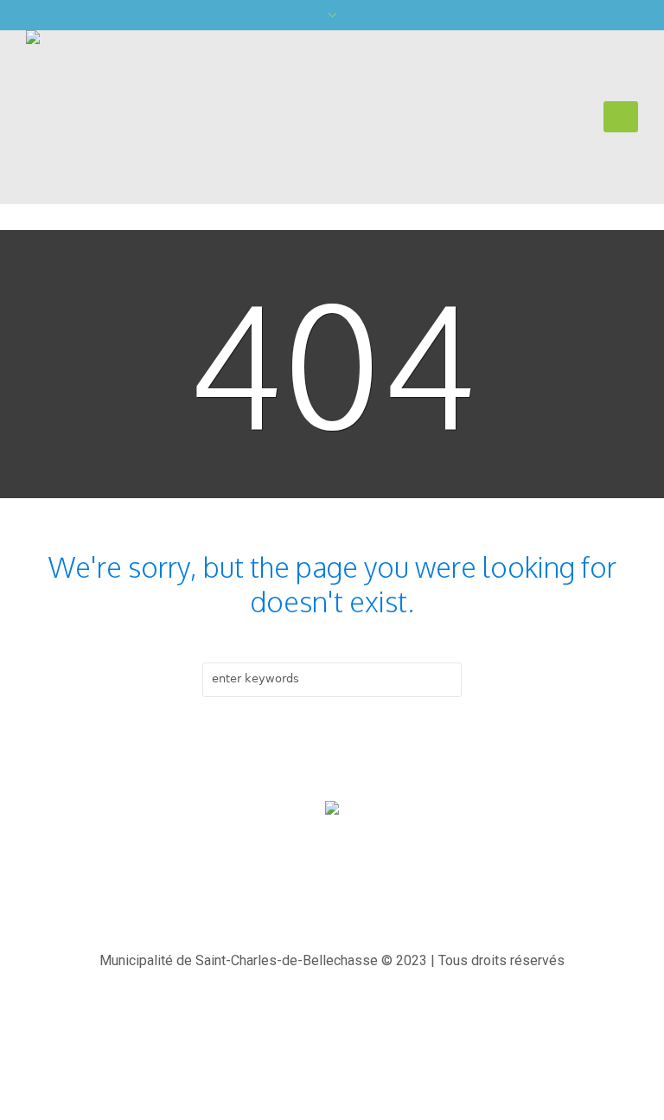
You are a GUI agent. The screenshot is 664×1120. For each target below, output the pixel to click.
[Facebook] (336, 891)
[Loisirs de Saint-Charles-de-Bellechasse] (332, 809)
